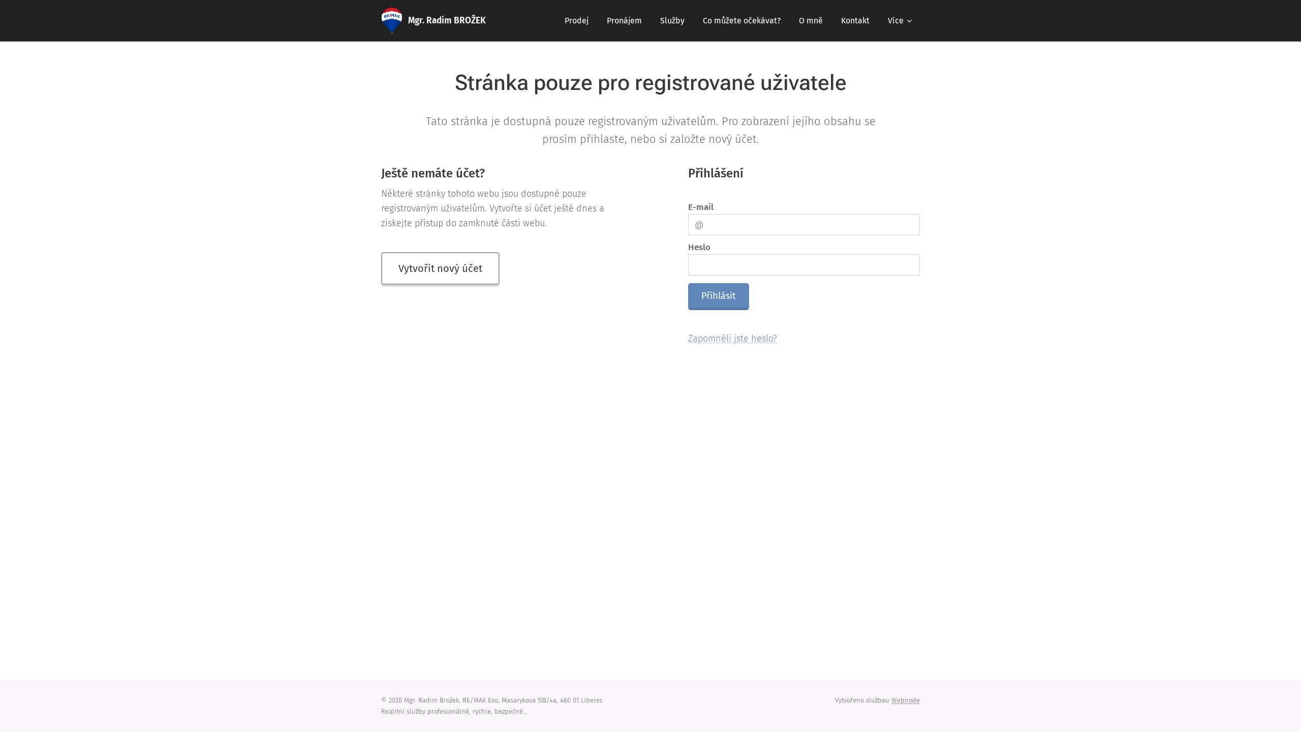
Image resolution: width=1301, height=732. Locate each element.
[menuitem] (576, 21)
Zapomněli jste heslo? (732, 338)
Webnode (905, 700)
